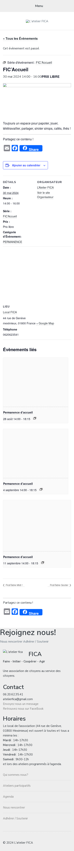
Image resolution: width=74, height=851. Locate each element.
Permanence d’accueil (18, 412)
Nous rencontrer (11, 641)
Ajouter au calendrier (26, 165)
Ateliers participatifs (17, 786)
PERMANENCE (12, 242)
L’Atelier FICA (45, 187)
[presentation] (35, 382)
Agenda (8, 797)
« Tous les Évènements (20, 38)
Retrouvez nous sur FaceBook (23, 709)
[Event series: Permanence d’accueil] (34, 418)
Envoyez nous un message (20, 704)
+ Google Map (45, 323)
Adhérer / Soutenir (36, 641)
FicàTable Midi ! (13, 585)
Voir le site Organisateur (45, 195)
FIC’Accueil (10, 216)
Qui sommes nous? (15, 775)
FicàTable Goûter (59, 585)
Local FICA (10, 312)
